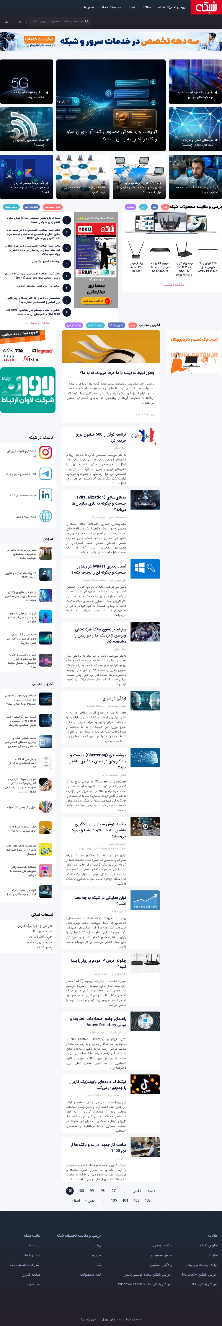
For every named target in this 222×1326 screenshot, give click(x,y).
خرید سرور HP (41, 931)
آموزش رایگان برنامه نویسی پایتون (147, 1274)
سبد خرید (33, 1284)
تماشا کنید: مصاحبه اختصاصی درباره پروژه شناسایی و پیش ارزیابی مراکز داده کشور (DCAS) (32, 276)
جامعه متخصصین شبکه (23, 496)
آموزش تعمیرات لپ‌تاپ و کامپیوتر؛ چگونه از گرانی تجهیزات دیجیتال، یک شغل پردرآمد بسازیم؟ (20, 785)
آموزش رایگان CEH (204, 1284)
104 (125, 1200)
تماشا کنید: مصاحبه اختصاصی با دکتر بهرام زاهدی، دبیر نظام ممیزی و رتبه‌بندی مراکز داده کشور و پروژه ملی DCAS (32, 250)
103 (136, 1200)
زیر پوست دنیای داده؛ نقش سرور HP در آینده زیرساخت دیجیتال (20, 850)
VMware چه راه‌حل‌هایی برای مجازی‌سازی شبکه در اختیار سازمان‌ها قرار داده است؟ (139, 187)
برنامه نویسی (162, 1245)
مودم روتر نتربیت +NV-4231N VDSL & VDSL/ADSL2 (184, 269)
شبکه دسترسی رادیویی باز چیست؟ (28, 142)
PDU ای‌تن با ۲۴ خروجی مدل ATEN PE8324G (207, 267)
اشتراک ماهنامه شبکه (25, 1265)
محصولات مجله (111, 7)
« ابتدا (151, 1191)
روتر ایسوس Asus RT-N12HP (136, 267)
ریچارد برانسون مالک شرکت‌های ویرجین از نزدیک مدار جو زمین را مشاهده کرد (100, 635)
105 (114, 1200)
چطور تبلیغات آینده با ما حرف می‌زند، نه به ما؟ (117, 373)
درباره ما (34, 1245)
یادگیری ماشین (161, 1265)
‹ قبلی (137, 1191)
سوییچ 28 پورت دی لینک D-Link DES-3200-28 (160, 267)
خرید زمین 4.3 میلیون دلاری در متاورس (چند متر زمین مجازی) (21, 639)
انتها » (75, 1200)
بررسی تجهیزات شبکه (171, 7)
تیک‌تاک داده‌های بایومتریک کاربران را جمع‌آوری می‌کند (97, 1085)
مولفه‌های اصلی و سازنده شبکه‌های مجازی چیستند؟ (197, 142)
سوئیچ (96, 1255)
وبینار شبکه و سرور (26, 517)
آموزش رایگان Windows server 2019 (145, 1284)
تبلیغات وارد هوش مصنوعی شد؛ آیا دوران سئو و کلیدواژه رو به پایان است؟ (112, 135)
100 (81, 1191)
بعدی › (90, 1200)
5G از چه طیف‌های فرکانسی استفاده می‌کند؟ (27, 94)
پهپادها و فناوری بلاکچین (46, 262)
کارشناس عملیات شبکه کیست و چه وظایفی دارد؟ (21, 892)
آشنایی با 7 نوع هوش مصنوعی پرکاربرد (38, 286)
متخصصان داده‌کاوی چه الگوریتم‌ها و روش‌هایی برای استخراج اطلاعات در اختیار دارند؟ (33, 300)
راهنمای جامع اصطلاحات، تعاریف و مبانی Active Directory (98, 1022)
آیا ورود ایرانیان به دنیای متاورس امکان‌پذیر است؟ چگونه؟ (22, 617)
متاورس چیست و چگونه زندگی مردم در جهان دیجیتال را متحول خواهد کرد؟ (22, 661)
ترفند (132, 7)
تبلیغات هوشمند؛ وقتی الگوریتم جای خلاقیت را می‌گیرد (23, 871)
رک (99, 1265)
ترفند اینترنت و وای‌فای (201, 1265)
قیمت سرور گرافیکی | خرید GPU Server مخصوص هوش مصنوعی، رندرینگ (21, 721)
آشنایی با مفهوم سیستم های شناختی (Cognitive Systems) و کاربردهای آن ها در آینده (32, 312)
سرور (88, 1319)
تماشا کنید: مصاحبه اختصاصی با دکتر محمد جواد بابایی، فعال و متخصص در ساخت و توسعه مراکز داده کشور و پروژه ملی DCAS (33, 234)
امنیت (213, 1255)
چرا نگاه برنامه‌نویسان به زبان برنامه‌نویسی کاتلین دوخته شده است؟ (30, 187)
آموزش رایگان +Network (200, 1274)
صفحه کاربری (30, 1274)
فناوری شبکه (209, 1245)
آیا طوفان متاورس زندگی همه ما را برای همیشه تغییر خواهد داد (20, 596)
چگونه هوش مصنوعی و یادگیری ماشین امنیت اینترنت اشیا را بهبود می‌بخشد (99, 830)
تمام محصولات (90, 1274)
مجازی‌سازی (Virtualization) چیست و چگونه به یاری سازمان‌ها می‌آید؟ (99, 503)
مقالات (146, 7)
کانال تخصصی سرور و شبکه (21, 474)
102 (148, 1200)
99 (92, 1191)
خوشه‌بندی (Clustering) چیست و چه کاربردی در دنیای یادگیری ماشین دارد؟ (97, 761)
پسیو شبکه (44, 947)
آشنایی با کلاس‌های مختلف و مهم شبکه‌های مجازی (195, 94)
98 (103, 1191)
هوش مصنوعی (161, 1255)
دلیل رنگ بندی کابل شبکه (21, 807)
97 (114, 1191)
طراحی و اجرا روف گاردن (34, 925)
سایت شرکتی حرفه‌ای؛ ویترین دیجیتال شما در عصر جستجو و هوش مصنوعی (20, 742)
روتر (98, 1245)
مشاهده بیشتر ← (172, 284)
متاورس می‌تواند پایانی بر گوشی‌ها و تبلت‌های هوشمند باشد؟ (21, 554)
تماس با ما (87, 7)
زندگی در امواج (114, 698)
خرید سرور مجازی (39, 942)
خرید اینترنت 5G (40, 936)
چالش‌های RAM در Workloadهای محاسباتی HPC (22, 763)
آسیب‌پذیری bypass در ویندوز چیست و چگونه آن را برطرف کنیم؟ (99, 569)
